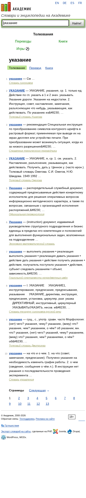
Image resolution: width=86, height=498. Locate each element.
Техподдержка (26, 419)
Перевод (35, 68)
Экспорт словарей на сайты (16, 431)
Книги (63, 41)
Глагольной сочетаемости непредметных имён (38, 277)
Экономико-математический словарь (32, 243)
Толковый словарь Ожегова (25, 180)
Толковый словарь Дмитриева (27, 345)
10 (20, 403)
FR (80, 3)
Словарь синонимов (21, 82)
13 (47, 403)
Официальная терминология (26, 214)
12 (38, 403)
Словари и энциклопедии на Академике (35, 15)
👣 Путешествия (10, 425)
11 (28, 403)
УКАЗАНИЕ (17, 90)
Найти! (76, 23)
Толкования (43, 34)
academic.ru (16, 6)
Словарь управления (21, 379)
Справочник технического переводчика (33, 150)
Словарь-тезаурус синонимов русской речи (35, 311)
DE (65, 3)
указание (15, 78)
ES (72, 3)
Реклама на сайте (45, 419)
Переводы (23, 41)
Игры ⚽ (23, 48)
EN (57, 3)
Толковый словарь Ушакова (25, 116)
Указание (15, 188)
